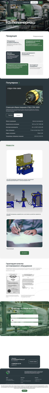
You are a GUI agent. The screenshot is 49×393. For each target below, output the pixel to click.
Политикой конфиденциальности (24, 331)
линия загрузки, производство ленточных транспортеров (36, 68)
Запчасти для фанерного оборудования (28, 53)
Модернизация (38, 36)
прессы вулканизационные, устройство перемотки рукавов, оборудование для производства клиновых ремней (14, 67)
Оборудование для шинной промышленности (33, 41)
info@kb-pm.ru (37, 380)
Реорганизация (10, 248)
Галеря (22, 382)
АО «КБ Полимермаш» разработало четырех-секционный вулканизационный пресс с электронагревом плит (20, 180)
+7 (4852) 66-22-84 (38, 379)
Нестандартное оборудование (34, 65)
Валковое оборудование (11, 53)
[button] (34, 2)
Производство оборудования (26, 380)
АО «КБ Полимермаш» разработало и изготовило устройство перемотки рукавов (24, 215)
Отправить (24, 328)
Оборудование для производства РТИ (17, 65)
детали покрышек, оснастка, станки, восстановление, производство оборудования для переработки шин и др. (34, 44)
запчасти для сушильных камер (28, 55)
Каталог (22, 379)
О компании (23, 384)
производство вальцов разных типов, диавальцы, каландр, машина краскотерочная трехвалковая (13, 57)
